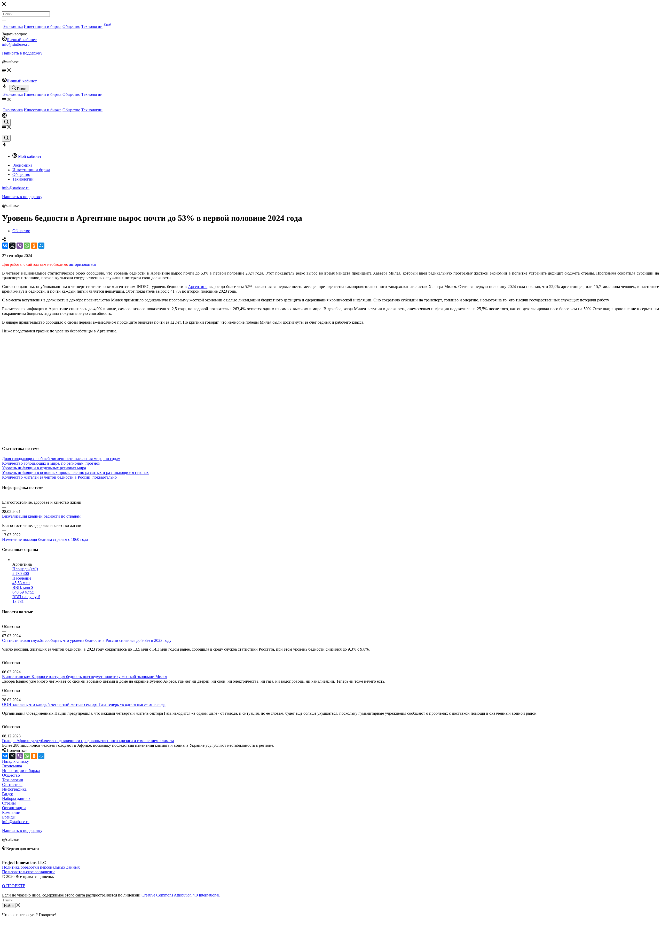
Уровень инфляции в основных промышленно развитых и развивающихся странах (75, 472)
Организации (14, 808)
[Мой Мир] (41, 246)
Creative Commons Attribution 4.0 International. (180, 895)
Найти (8, 906)
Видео (7, 794)
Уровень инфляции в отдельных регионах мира (44, 468)
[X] (12, 246)
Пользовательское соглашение (28, 872)
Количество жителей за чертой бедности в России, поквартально (59, 477)
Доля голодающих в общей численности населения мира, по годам (61, 458)
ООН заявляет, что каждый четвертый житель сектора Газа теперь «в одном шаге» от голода (84, 704)
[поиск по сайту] (6, 122)
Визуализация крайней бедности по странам (41, 516)
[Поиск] (4, 20)
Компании (11, 812)
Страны (9, 803)
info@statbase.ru (15, 44)
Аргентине (197, 286)
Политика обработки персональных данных (41, 867)
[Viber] (20, 246)
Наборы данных (16, 798)
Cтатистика (12, 784)
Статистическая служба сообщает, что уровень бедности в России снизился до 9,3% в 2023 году (86, 640)
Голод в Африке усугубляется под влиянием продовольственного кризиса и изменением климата (88, 740)
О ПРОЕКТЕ (13, 886)
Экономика (13, 26)
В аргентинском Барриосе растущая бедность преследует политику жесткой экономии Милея (84, 676)
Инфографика (14, 789)
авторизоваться (82, 264)
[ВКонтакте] (5, 246)
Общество (71, 26)
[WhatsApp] (27, 246)
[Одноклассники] (34, 246)
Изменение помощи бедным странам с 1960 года (45, 539)
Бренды (8, 817)
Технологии (92, 26)
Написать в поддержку (22, 53)
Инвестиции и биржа (42, 26)
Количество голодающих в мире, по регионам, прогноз (51, 463)
